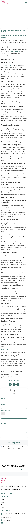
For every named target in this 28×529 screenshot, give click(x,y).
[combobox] (3, 413)
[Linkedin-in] (11, 493)
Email (3, 404)
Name (3, 398)
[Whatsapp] (2, 493)
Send (24, 433)
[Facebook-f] (5, 493)
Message (4, 423)
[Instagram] (8, 493)
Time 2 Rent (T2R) (15, 51)
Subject (3, 417)
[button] (26, 3)
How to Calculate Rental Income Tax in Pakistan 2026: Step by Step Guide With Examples (14, 466)
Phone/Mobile (5, 410)
